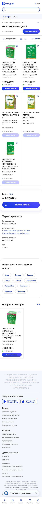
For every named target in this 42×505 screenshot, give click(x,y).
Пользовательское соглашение (12, 476)
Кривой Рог (9, 286)
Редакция (5, 460)
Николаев (23, 286)
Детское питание (8, 422)
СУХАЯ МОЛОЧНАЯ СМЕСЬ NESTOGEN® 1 (31, 115)
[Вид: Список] (25, 39)
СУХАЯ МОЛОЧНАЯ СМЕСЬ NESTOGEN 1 (10, 115)
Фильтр (37, 38)
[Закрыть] (36, 493)
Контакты (5, 456)
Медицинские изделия (9, 425)
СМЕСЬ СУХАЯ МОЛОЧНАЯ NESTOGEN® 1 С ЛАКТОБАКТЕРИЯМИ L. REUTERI (10, 67)
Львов (18, 280)
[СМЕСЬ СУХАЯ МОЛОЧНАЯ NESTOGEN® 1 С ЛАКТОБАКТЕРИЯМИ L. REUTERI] (10, 52)
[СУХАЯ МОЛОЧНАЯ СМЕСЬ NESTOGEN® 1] (31, 102)
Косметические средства (10, 415)
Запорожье (31, 280)
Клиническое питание (9, 418)
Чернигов (21, 291)
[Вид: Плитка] (21, 39)
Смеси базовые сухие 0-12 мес (16, 231)
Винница (8, 291)
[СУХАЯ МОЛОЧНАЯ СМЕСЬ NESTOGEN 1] (10, 102)
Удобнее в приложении (20, 493)
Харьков (18, 275)
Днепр (7, 280)
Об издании (6, 463)
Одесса (30, 275)
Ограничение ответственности (12, 466)
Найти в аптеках (31, 31)
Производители (7, 441)
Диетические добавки (9, 412)
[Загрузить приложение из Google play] (10, 401)
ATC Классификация (9, 434)
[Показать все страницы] (38, 23)
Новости (5, 473)
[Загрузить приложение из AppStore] (28, 401)
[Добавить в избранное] (17, 46)
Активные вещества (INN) (10, 437)
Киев (7, 275)
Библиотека (6, 447)
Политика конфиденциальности (12, 470)
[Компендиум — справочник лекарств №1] (8, 3)
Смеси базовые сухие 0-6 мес (15, 233)
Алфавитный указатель (10, 444)
